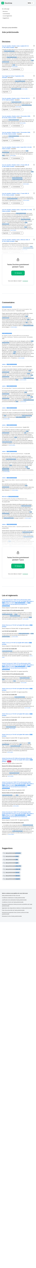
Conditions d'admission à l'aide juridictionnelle (13, 897)
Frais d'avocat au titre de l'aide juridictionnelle (13, 910)
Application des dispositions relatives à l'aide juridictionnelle (17, 908)
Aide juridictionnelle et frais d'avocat (11, 895)
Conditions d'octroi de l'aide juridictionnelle (12, 902)
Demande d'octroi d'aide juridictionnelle (12, 916)
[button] (18, 11)
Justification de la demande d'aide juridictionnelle (14, 900)
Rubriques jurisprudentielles (9, 27)
